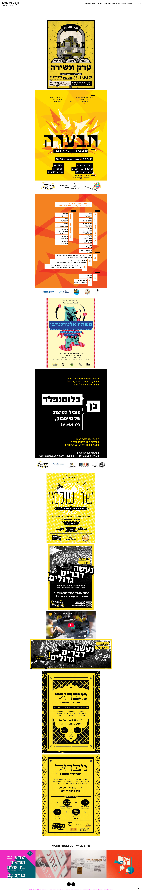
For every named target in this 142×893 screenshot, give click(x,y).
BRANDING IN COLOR (7, 6)
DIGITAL (94, 4)
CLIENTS (123, 4)
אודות (135, 4)
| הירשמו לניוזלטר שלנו (44, 889)
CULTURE (100, 4)
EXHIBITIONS (107, 4)
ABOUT (118, 4)
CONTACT (129, 4)
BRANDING (88, 4)
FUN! (113, 4)
